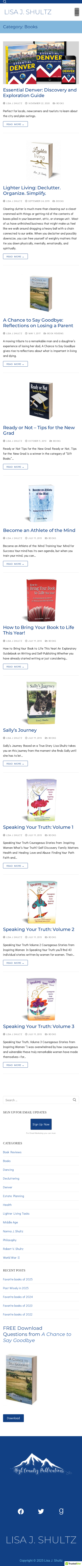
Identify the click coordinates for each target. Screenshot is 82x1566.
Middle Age (10, 1222)
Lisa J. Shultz (13, 103)
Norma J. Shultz (13, 1231)
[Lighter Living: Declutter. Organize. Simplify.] (41, 160)
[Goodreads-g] (61, 1511)
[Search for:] (41, 1100)
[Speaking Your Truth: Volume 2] (41, 902)
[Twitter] (41, 1511)
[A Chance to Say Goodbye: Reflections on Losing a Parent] (41, 292)
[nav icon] (77, 12)
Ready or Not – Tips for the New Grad (39, 430)
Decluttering (11, 1178)
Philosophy (9, 1240)
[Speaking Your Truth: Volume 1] (41, 800)
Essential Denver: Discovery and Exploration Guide (40, 92)
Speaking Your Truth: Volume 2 (38, 929)
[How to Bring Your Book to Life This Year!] (41, 600)
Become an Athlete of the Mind (39, 530)
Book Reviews (55, 333)
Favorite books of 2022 (17, 1314)
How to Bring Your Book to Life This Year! (38, 630)
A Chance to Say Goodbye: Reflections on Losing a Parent (38, 322)
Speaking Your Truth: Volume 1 (38, 827)
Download (13, 1418)
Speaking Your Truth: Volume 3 (38, 1026)
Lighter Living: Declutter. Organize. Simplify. (32, 190)
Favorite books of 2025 (18, 1279)
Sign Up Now (41, 1124)
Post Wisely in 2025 (16, 1288)
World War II (11, 1257)
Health (7, 1205)
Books (59, 103)
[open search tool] (4, 1)
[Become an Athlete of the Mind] (41, 503)
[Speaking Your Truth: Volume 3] (41, 999)
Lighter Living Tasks (16, 1213)
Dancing (8, 1170)
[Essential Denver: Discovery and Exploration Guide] (41, 62)
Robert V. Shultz (13, 1249)
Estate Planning (13, 1196)
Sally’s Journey (20, 730)
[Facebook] (21, 1511)
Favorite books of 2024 (18, 1297)
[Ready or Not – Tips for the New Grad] (41, 400)
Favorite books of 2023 (17, 1305)
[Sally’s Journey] (41, 703)
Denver (7, 1187)
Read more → (15, 124)
